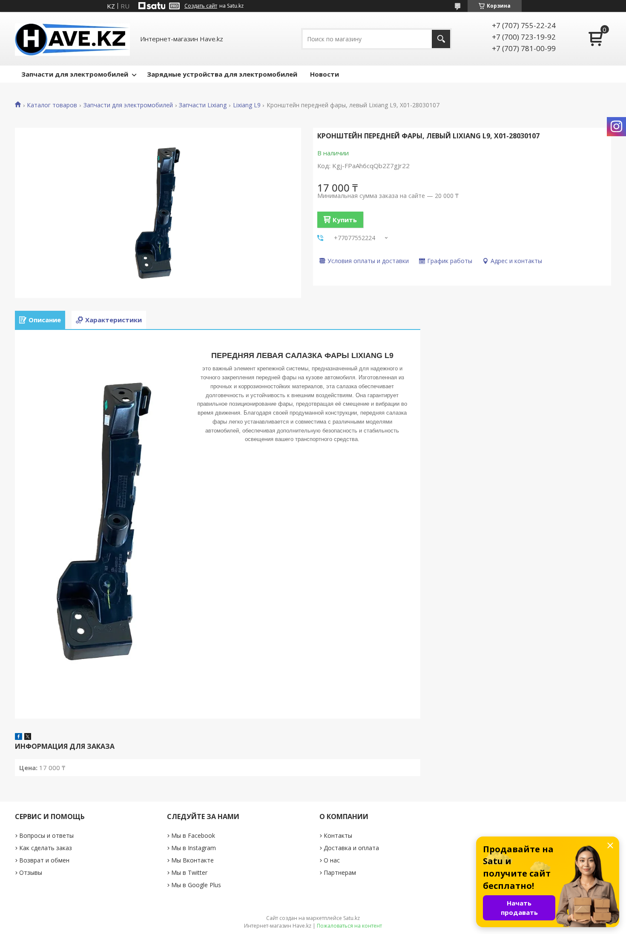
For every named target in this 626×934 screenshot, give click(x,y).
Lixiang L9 (247, 105)
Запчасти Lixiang (203, 105)
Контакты (338, 835)
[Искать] (441, 39)
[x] (27, 737)
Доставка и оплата (351, 848)
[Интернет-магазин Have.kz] (72, 38)
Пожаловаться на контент (349, 925)
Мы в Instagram (193, 848)
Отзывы (30, 872)
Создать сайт (200, 6)
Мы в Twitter (189, 872)
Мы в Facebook (193, 835)
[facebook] (18, 737)
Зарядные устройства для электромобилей (222, 74)
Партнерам (340, 872)
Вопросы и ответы (46, 835)
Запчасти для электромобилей (74, 74)
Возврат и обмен (44, 860)
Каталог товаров (52, 105)
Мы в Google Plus (196, 885)
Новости (324, 74)
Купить (345, 219)
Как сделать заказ (45, 848)
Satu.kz (351, 918)
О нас (332, 860)
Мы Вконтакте (192, 860)
